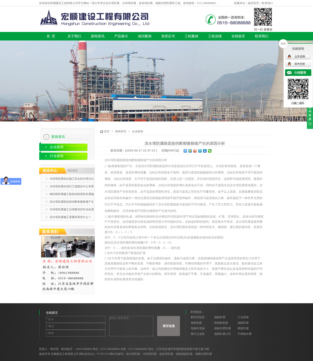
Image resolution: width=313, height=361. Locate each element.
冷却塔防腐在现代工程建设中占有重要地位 (72, 190)
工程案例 (191, 36)
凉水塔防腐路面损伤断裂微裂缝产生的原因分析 (72, 205)
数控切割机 (198, 317)
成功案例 (144, 36)
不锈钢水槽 (244, 333)
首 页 (51, 36)
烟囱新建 (196, 322)
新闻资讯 (98, 36)
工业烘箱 (243, 317)
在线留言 (238, 36)
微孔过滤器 (198, 333)
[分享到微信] (210, 151)
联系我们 (267, 3)
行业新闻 (56, 156)
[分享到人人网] (205, 151)
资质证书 (168, 36)
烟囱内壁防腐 (222, 328)
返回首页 (253, 3)
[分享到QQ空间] (190, 151)
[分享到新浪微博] (195, 151)
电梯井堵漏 (198, 328)
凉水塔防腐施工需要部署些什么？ (70, 217)
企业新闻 (56, 147)
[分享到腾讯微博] (200, 151)
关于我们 (74, 36)
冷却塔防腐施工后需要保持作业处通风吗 (72, 213)
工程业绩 (215, 36)
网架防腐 (243, 328)
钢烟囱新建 (221, 322)
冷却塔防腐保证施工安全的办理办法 (72, 178)
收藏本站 (239, 3)
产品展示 (121, 36)
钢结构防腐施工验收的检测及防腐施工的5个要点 (72, 197)
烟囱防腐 (219, 317)
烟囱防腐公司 (222, 333)
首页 (106, 131)
